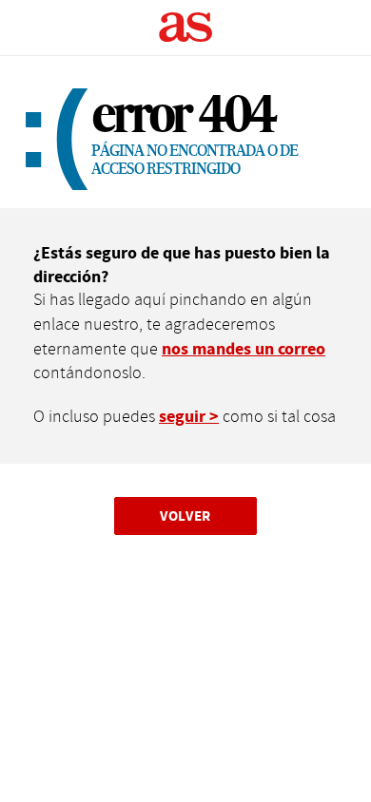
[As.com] (186, 27)
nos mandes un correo (243, 349)
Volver (185, 515)
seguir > (189, 417)
